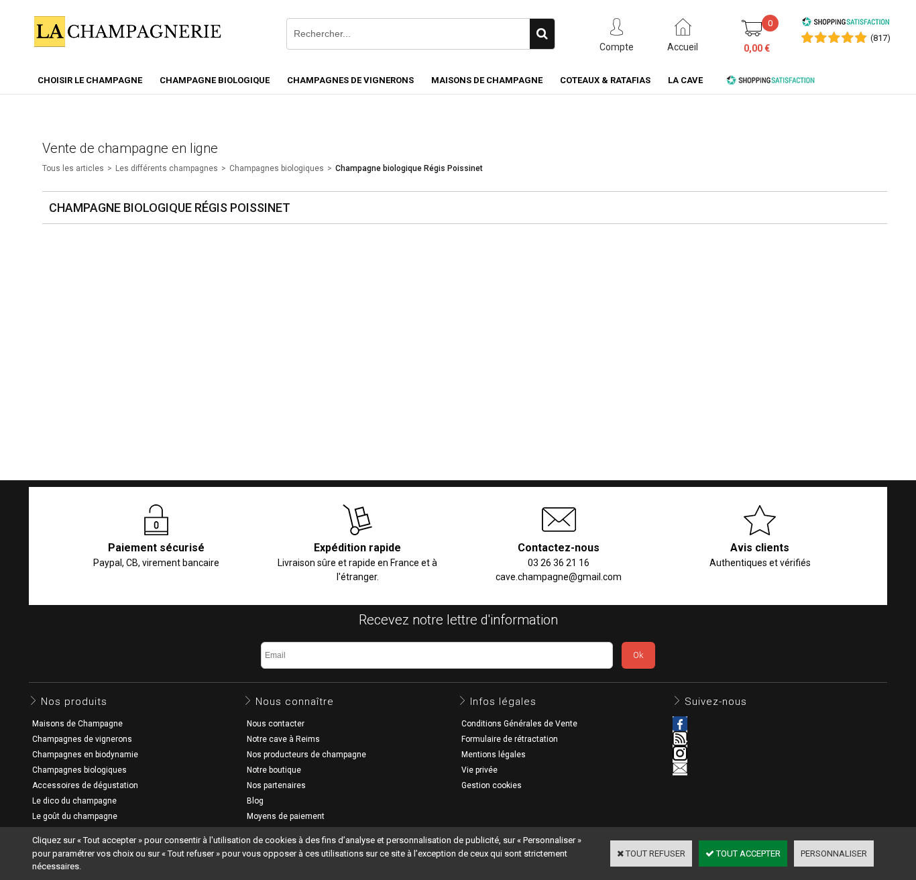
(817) (880, 38)
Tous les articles (73, 168)
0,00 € (757, 48)
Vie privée (479, 770)
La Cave (685, 80)
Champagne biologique (215, 80)
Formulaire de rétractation (509, 739)
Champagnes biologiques (276, 168)
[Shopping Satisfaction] (845, 24)
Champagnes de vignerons (350, 80)
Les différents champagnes (166, 168)
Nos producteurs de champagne (306, 754)
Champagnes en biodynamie (85, 754)
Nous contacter (275, 723)
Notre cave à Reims (283, 739)
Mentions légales (493, 754)
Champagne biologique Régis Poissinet (409, 168)
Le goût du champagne (74, 816)
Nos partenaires (276, 785)
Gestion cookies (491, 785)
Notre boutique (274, 770)
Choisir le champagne (90, 80)
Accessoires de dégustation (85, 785)
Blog (255, 801)
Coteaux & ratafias (605, 80)
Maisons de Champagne (486, 80)
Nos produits (74, 702)
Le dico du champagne (74, 801)
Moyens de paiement (286, 816)
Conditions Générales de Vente (519, 723)
